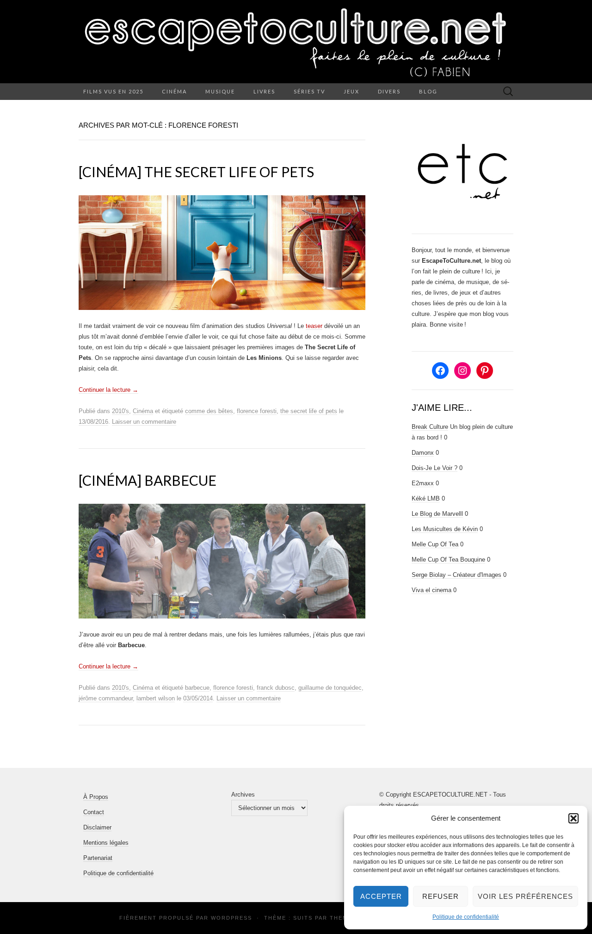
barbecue (197, 687)
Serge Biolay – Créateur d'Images (456, 574)
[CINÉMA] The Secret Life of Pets (196, 171)
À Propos (95, 796)
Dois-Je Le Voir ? (434, 467)
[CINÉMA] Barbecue (147, 480)
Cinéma (174, 91)
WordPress (231, 918)
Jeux (351, 91)
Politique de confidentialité (465, 917)
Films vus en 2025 (113, 91)
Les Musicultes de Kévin (445, 529)
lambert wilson (155, 698)
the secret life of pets (308, 411)
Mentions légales (106, 842)
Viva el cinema (431, 590)
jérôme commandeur (106, 698)
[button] (573, 818)
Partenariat (97, 857)
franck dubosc (276, 687)
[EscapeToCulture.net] (296, 41)
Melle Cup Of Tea (435, 544)
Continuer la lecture (108, 389)
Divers (389, 91)
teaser (314, 325)
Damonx (423, 452)
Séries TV (309, 91)
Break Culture (430, 426)
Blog (428, 91)
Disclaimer (97, 827)
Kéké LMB (426, 498)
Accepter (381, 896)
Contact (93, 812)
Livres (264, 91)
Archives (243, 794)
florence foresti (257, 411)
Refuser (440, 896)
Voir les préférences (525, 896)
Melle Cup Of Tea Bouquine (448, 559)
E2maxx (423, 483)
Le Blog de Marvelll (437, 513)
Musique (220, 91)
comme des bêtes (209, 411)
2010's (120, 411)
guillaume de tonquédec (330, 687)
